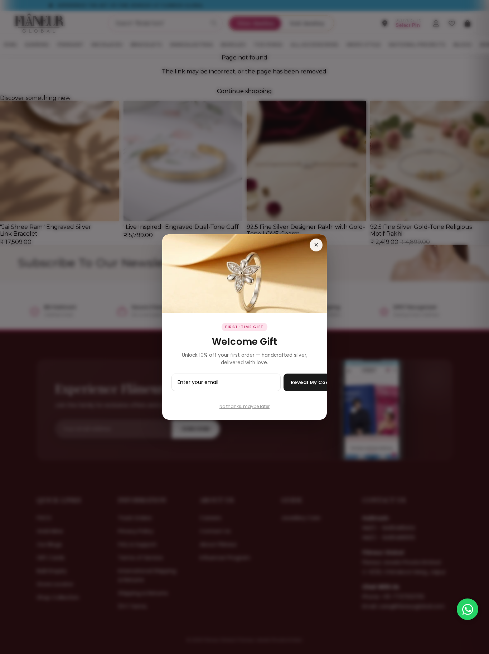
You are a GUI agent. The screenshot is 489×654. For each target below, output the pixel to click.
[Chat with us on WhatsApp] (467, 609)
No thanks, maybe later (244, 406)
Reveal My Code (312, 382)
